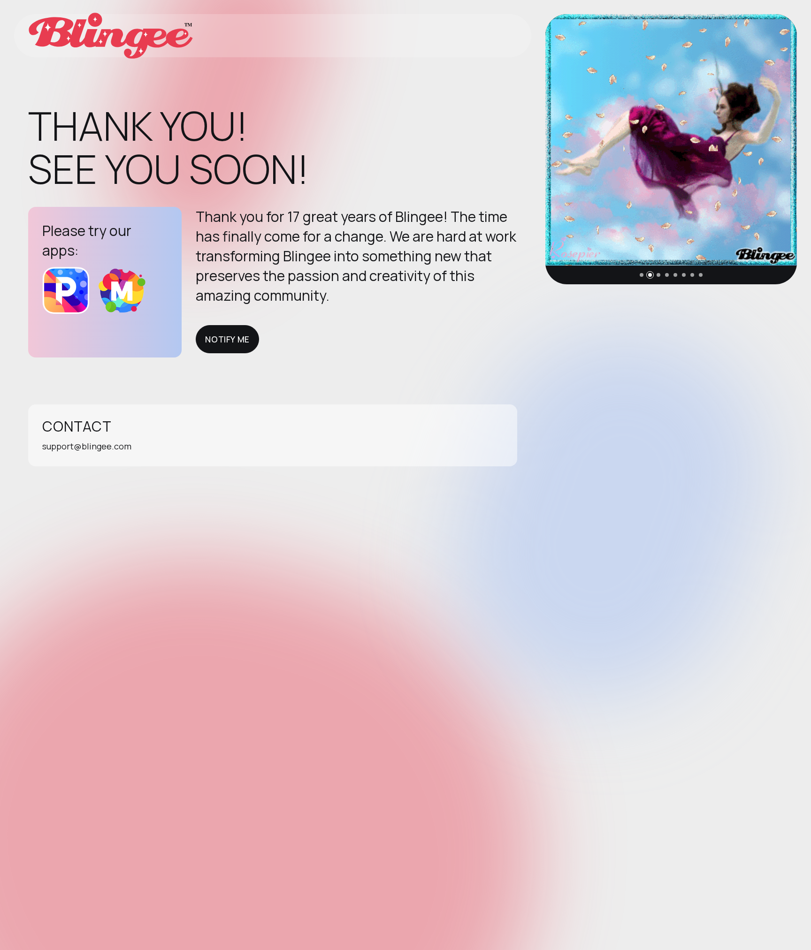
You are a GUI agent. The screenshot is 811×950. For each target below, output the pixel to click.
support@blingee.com (86, 446)
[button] (641, 275)
